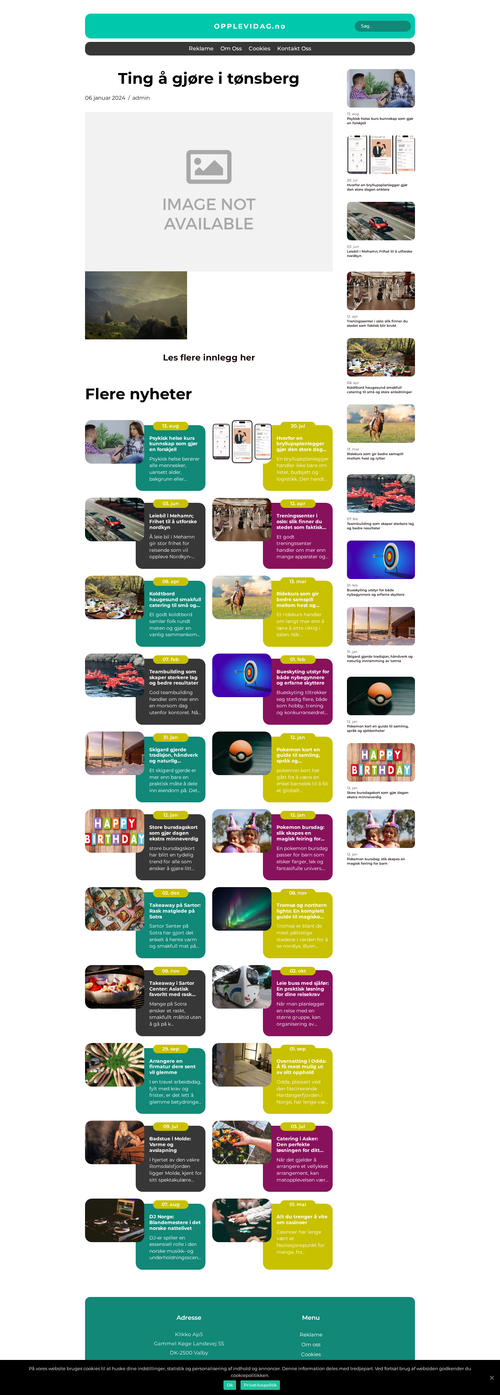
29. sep (170, 1049)
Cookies (259, 48)
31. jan (170, 737)
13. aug (170, 426)
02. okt (298, 971)
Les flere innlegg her (209, 357)
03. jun (171, 503)
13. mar (297, 581)
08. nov (298, 893)
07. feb (171, 659)
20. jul (298, 426)
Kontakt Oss (294, 48)
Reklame (201, 48)
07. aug (171, 1204)
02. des (170, 893)
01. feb (297, 659)
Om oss (231, 48)
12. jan (297, 737)
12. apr (297, 503)
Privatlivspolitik (260, 1385)
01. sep (298, 1049)
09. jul (170, 1126)
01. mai (297, 1204)
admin (141, 98)
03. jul (298, 1126)
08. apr (170, 581)
